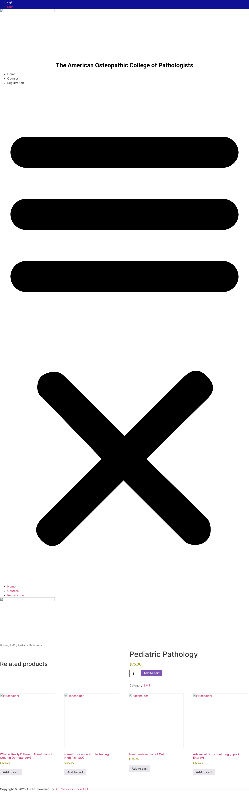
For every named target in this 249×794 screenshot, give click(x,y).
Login (10, 2)
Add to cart (151, 673)
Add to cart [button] (11, 772)
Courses (13, 78)
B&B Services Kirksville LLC (74, 789)
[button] (124, 334)
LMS (12, 645)
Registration (15, 83)
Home (11, 74)
